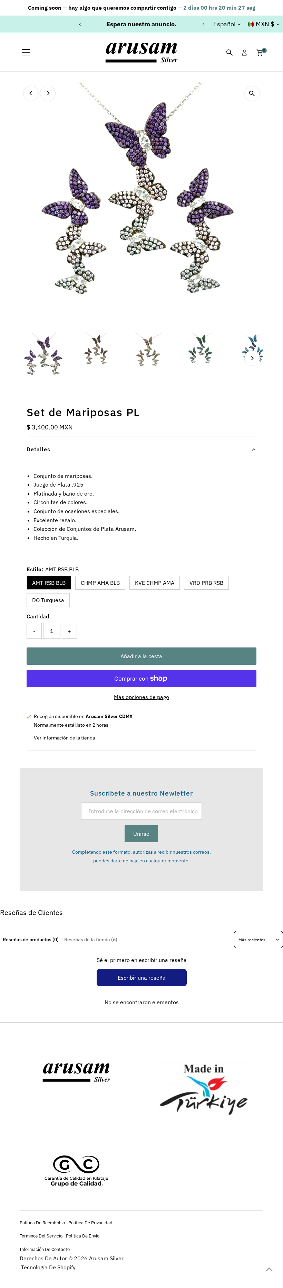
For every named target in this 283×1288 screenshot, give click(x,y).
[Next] (203, 24)
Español (224, 24)
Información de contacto (45, 1249)
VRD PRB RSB (206, 582)
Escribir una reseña (142, 977)
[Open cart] (259, 52)
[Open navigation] (26, 52)
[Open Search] (229, 52)
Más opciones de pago (141, 696)
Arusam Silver (106, 1258)
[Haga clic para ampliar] (252, 93)
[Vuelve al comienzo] (269, 1269)
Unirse (141, 833)
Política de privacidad (90, 1222)
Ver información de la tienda (64, 737)
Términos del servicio (41, 1236)
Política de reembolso (42, 1222)
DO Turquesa (48, 600)
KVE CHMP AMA (154, 582)
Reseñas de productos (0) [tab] (31, 939)
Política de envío (82, 1236)
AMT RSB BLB (49, 582)
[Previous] (80, 24)
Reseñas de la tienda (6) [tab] (90, 939)
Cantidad (38, 616)
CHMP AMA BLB (100, 582)
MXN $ (265, 24)
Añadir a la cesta (141, 656)
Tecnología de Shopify (48, 1267)
